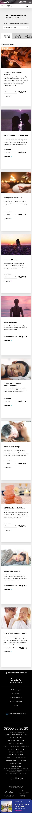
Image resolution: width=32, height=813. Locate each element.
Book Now (7, 96)
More (15, 705)
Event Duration (7, 89)
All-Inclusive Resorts (15, 697)
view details (18, 810)
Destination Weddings (15, 701)
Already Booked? (15, 693)
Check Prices (23, 2)
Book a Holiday (15, 689)
